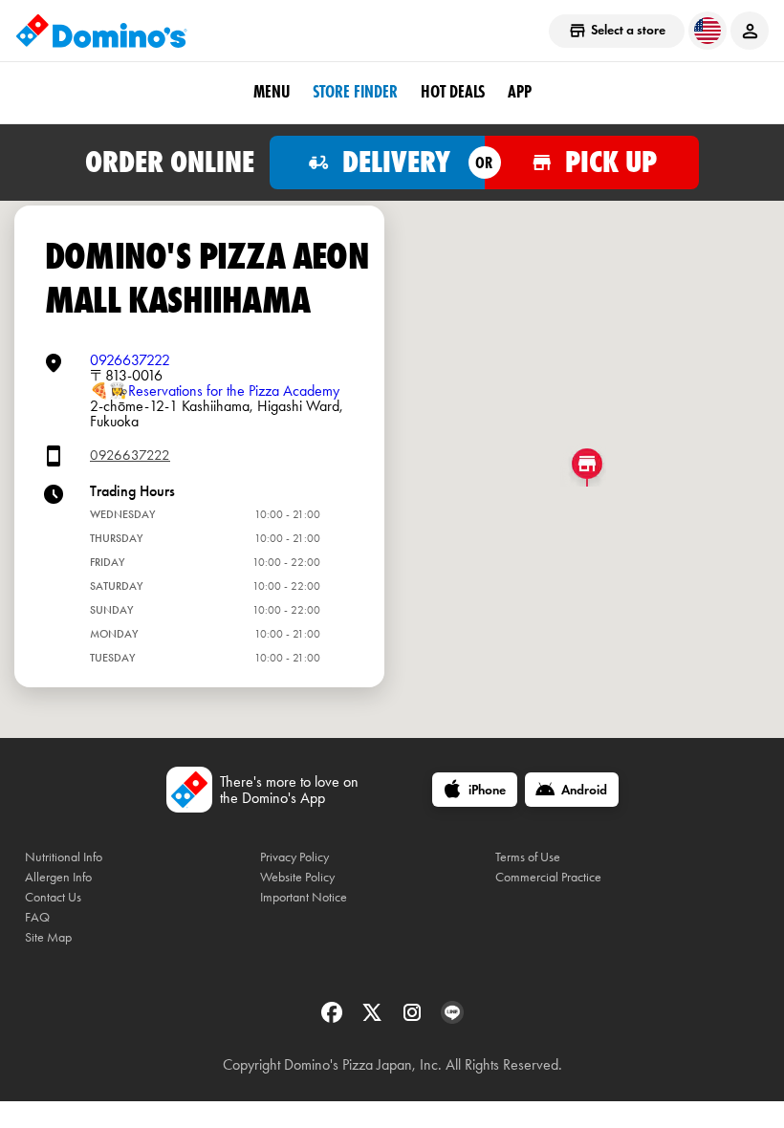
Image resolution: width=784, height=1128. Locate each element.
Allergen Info (58, 877)
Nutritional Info (63, 857)
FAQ (37, 917)
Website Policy (297, 877)
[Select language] (707, 30)
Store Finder (355, 91)
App (520, 91)
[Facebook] (334, 1018)
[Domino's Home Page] (101, 30)
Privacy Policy (294, 857)
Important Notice (303, 897)
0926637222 (130, 360)
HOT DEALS (453, 91)
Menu (271, 91)
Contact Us (53, 897)
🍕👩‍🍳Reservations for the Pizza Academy (214, 390)
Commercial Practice (548, 877)
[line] (452, 1018)
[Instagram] (414, 1018)
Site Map (48, 937)
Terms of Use (527, 857)
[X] (374, 1018)
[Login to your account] (749, 30)
